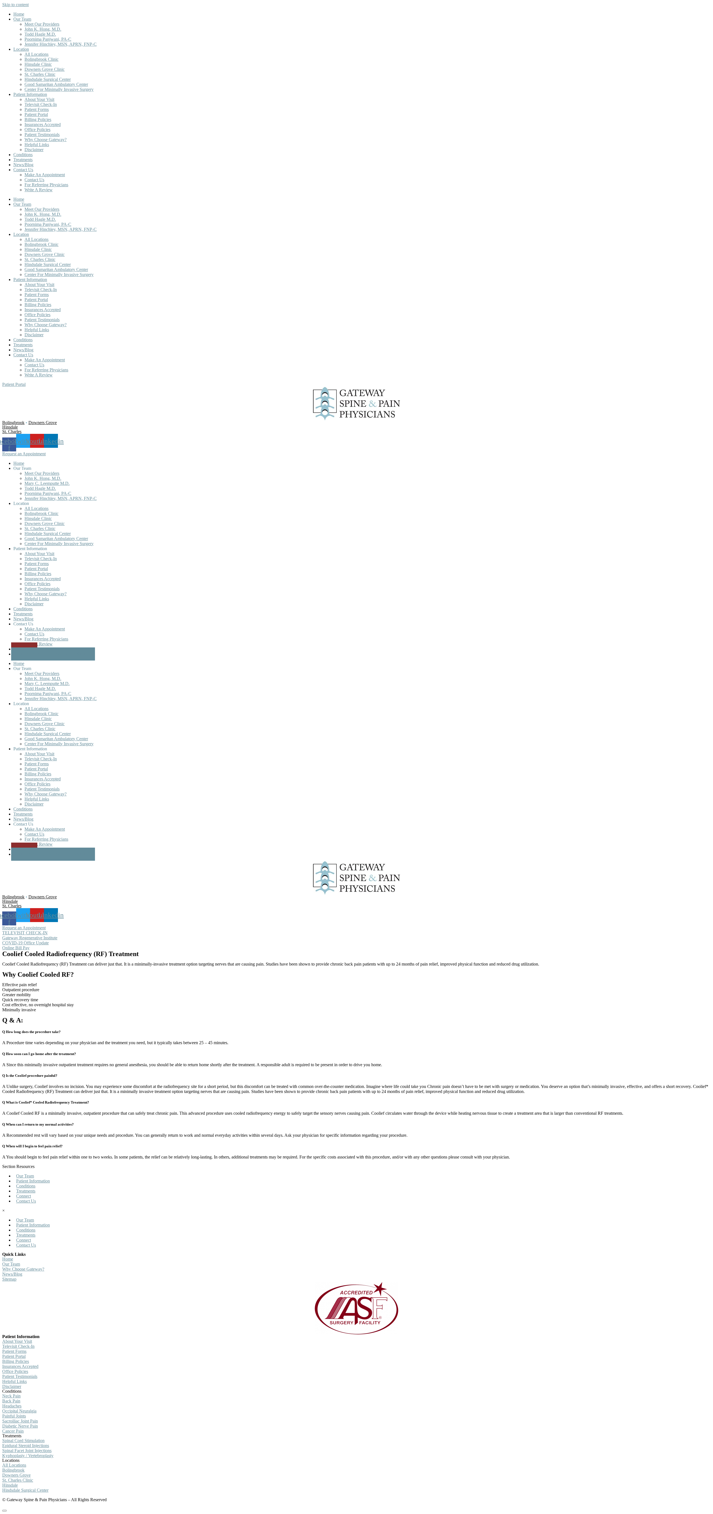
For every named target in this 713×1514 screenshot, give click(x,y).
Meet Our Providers (42, 24)
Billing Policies (38, 119)
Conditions (23, 154)
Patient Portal (36, 114)
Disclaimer (34, 149)
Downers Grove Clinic (45, 69)
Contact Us (23, 169)
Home (18, 14)
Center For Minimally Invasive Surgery (59, 89)
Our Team (22, 19)
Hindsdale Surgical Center (48, 79)
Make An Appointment (45, 174)
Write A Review (39, 189)
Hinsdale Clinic (38, 64)
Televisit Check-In (41, 104)
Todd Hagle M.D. (40, 34)
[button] (14, 384)
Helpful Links (37, 144)
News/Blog (23, 164)
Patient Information (30, 94)
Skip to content (15, 4)
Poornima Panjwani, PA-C (48, 39)
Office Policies (37, 129)
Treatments (23, 159)
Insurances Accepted (43, 124)
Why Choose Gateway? (46, 139)
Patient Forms (37, 109)
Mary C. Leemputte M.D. (47, 483)
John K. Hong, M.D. (43, 29)
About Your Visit (39, 99)
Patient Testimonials (42, 134)
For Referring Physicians (46, 184)
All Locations (36, 54)
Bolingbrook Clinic (41, 59)
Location (21, 49)
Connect (23, 1196)
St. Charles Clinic (40, 74)
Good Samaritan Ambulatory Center (56, 84)
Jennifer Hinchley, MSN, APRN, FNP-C (61, 44)
